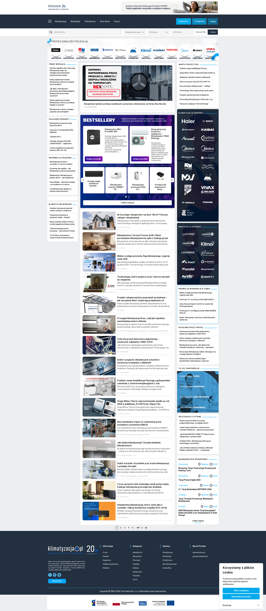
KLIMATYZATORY (59, 58)
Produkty (136, 564)
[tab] (126, 196)
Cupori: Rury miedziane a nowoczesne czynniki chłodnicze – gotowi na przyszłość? (197, 429)
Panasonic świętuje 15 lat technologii (194, 104)
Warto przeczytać (189, 64)
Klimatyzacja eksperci (190, 113)
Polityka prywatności (110, 564)
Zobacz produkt (93, 159)
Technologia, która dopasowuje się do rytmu (196, 91)
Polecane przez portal (190, 327)
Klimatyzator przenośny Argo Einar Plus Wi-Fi (61, 124)
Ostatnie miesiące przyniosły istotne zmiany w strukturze (61, 209)
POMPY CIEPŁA (149, 58)
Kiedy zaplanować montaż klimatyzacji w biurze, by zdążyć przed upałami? (62, 82)
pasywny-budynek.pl (200, 556)
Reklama (106, 568)
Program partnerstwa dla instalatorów (194, 95)
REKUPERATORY (85, 58)
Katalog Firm (137, 552)
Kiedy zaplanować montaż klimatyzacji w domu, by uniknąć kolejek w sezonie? (62, 102)
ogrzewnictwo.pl (199, 552)
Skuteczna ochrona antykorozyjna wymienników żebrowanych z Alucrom (194, 360)
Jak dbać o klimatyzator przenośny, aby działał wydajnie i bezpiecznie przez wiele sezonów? (62, 92)
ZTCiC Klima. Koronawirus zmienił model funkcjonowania (61, 236)
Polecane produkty (59, 119)
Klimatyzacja (168, 552)
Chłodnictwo (167, 560)
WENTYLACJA (136, 58)
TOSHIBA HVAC (162, 58)
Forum (117, 21)
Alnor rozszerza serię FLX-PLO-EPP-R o (195, 82)
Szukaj (212, 32)
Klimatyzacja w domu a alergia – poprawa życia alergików (62, 110)
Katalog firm (183, 21)
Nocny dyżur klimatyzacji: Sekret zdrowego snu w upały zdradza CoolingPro (197, 353)
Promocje (136, 560)
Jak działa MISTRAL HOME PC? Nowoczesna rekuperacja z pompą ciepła (197, 435)
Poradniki (136, 576)
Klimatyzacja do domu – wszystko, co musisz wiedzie (61, 163)
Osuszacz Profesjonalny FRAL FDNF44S (61, 131)
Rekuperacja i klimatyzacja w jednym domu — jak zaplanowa (62, 176)
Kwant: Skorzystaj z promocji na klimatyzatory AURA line (197, 319)
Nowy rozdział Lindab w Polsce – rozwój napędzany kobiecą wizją (62, 223)
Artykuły (136, 568)
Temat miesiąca (57, 64)
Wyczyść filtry (201, 32)
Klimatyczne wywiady (60, 204)
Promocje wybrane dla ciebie (194, 289)
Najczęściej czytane (190, 417)
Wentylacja (167, 556)
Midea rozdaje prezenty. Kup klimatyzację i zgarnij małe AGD (196, 294)
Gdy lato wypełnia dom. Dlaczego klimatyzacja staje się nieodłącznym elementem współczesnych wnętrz (62, 71)
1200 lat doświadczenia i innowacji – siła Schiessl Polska (62, 230)
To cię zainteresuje (189, 368)
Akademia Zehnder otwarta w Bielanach (195, 77)
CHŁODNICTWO (124, 58)
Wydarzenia (137, 572)
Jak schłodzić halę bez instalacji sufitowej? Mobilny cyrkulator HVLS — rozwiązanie (196, 449)
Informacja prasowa (60, 158)
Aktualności (137, 556)
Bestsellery (167, 568)
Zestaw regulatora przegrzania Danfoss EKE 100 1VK (62, 149)
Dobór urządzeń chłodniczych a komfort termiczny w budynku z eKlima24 (194, 339)
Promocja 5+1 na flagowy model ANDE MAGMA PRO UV (198, 312)
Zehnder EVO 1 (55, 137)
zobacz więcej (127, 203)
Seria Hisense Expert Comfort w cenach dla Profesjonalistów (196, 305)
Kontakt (106, 556)
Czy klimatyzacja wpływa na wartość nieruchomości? (60, 190)
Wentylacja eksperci (189, 227)
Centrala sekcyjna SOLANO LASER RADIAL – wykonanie (60, 142)
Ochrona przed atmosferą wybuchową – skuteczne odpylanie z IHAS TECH (194, 333)
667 (138, 528)
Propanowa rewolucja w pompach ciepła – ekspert (60, 216)
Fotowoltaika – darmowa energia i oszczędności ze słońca (62, 183)
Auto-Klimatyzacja (170, 564)
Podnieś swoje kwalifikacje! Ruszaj (193, 68)
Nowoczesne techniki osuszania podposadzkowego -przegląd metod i (194, 422)
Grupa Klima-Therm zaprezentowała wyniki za (197, 73)
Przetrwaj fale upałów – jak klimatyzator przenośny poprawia (62, 170)
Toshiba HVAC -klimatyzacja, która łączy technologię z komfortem (195, 442)
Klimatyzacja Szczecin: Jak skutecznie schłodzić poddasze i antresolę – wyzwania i (196, 346)
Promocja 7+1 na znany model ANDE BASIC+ (197, 300)
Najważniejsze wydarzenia (193, 459)
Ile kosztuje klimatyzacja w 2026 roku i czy (196, 99)
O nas (105, 552)
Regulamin (107, 560)
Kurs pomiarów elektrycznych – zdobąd (195, 86)
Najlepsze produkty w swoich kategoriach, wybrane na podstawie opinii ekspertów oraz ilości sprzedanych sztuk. (144, 120)
